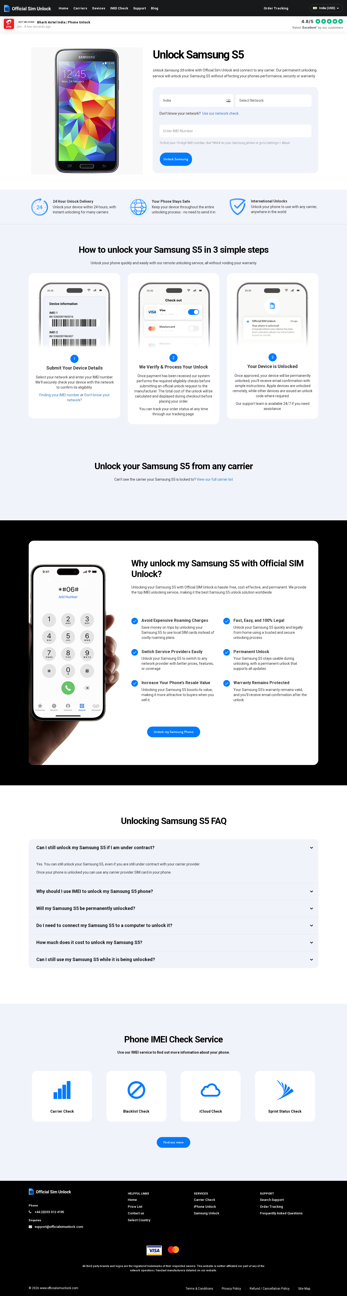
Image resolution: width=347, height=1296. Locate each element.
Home (63, 8)
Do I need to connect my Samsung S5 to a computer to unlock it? (104, 925)
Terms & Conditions (199, 1288)
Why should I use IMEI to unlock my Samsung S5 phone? (94, 891)
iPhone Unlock (205, 1207)
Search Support (272, 1200)
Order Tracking (276, 8)
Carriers (80, 8)
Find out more (173, 1142)
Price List (135, 1207)
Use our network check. (220, 113)
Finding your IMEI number (59, 395)
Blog (154, 8)
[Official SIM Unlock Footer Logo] (50, 1191)
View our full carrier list (215, 479)
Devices (98, 8)
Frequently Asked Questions (281, 1213)
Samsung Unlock (206, 1213)
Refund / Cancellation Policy (270, 1288)
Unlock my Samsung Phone (174, 732)
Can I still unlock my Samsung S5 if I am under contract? (95, 847)
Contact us (136, 1213)
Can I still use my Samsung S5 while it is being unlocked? (95, 959)
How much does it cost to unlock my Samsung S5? (89, 942)
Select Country (139, 1220)
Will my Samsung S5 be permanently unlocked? (85, 908)
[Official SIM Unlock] (27, 8)
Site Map (304, 1288)
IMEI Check (119, 8)
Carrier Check (204, 1200)
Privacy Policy (231, 1288)
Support (139, 8)
